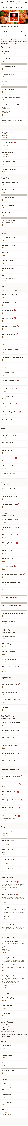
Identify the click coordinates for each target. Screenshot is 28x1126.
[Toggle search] (25, 36)
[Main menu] (2, 2)
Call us (21, 32)
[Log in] (25, 2)
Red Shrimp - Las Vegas (14, 2)
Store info (8, 32)
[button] (14, 52)
